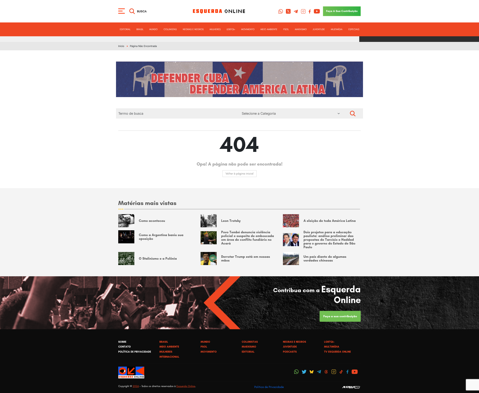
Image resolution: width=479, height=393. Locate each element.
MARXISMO (301, 29)
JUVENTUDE (319, 29)
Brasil (139, 29)
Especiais (353, 29)
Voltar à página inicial (239, 173)
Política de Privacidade (269, 387)
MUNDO (153, 29)
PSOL (286, 29)
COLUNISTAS (170, 29)
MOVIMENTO (247, 29)
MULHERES (215, 29)
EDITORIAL (125, 29)
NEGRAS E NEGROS (193, 29)
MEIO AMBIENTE (268, 29)
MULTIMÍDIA (336, 29)
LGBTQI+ (231, 29)
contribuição (342, 11)
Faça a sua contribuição (340, 316)
